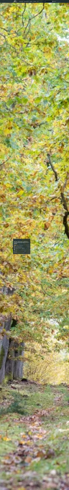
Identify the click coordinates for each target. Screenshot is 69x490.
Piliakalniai (31, 1)
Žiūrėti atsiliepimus (21, 245)
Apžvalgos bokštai (26, 1)
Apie (37, 1)
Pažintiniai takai (21, 1)
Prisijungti (55, 1)
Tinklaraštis (34, 1)
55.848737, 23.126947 (18, 248)
